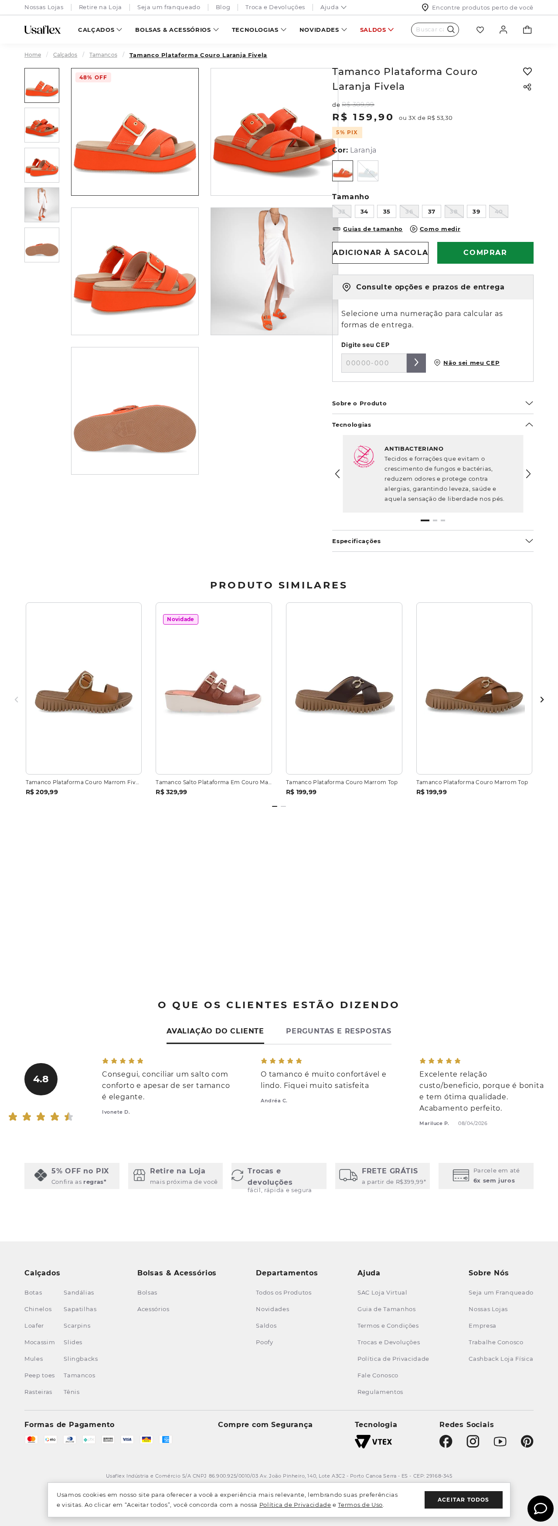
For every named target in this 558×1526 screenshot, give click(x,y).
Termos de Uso (360, 1504)
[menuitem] (100, 29)
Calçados (96, 29)
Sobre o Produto (359, 403)
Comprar (84, 757)
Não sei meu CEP (471, 362)
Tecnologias (255, 29)
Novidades (319, 29)
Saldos (373, 29)
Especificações (356, 540)
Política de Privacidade (295, 1504)
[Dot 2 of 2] (283, 806)
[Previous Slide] (337, 473)
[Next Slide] (528, 473)
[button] (425, 520)
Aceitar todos (464, 1499)
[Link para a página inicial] (36, 55)
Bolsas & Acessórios (173, 29)
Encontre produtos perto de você (483, 7)
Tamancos (103, 55)
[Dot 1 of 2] (274, 806)
